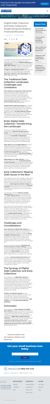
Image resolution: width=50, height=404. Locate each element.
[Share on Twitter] (12, 39)
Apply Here (45, 3)
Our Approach (29, 387)
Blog (39, 389)
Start (25, 357)
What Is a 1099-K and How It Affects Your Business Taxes (40, 49)
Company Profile (30, 384)
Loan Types (41, 384)
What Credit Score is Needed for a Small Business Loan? (14, 338)
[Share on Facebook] (9, 39)
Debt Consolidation (19, 35)
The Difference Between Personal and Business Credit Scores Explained (40, 68)
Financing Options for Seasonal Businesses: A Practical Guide (40, 40)
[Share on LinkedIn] (14, 39)
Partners (15, 384)
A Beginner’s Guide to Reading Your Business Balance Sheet (40, 58)
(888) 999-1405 (27, 369)
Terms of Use (29, 389)
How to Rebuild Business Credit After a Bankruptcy (40, 30)
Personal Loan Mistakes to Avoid (16, 334)
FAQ (14, 389)
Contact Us (16, 387)
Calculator (40, 387)
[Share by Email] (16, 39)
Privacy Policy (29, 392)
